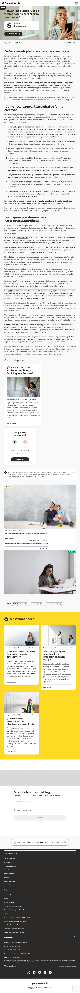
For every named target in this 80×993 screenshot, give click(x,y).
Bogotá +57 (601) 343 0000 (12, 946)
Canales (6, 877)
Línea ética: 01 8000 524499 (12, 957)
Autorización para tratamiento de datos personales (18, 917)
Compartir (14, 34)
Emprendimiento (53, 604)
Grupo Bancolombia (10, 870)
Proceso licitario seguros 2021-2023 (14, 910)
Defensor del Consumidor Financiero (14, 929)
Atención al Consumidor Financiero (13, 925)
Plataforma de (22, 238)
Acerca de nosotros (9, 858)
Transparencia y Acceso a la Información (15, 921)
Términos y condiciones (35, 842)
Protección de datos (10, 902)
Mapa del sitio (8, 862)
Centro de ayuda (9, 873)
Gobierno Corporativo (10, 895)
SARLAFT (6, 899)
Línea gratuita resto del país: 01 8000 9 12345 (17, 954)
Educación (36, 604)
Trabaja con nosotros (10, 866)
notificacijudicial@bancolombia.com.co (14, 932)
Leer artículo (11, 423)
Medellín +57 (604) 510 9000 (12, 950)
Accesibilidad (8, 885)
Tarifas (6, 914)
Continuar (40, 817)
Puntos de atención (9, 881)
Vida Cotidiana (19, 604)
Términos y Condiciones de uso (13, 906)
